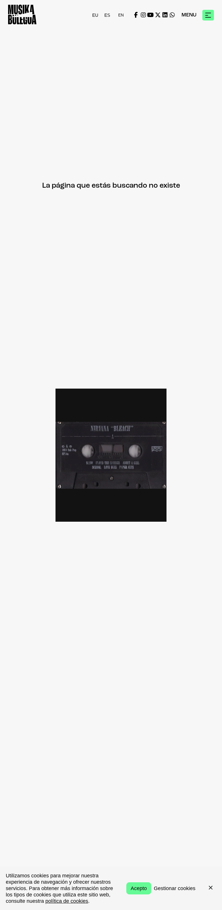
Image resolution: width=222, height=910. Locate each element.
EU (95, 15)
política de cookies (66, 901)
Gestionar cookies (174, 888)
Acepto (139, 888)
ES (107, 15)
